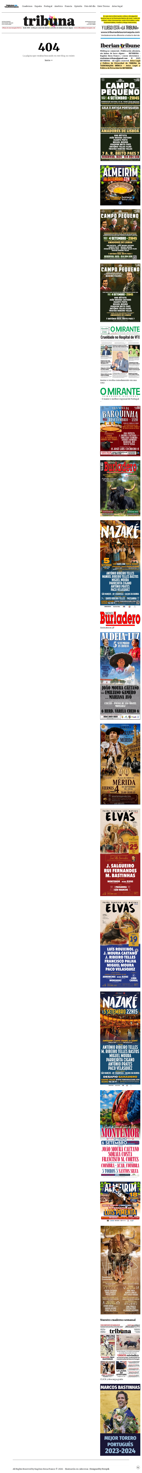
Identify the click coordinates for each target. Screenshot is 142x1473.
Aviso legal (117, 6)
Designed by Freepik (99, 1469)
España (38, 6)
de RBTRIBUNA (126, 68)
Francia (68, 6)
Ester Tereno (104, 6)
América (58, 6)
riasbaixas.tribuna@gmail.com (113, 58)
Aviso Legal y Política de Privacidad (120, 61)
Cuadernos (27, 6)
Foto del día (89, 6)
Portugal (48, 6)
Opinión (78, 6)
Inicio (47, 60)
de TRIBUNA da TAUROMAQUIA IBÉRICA (120, 64)
